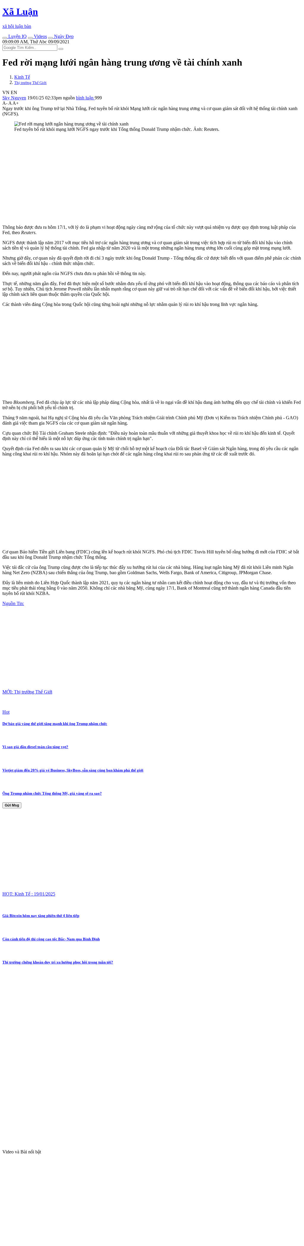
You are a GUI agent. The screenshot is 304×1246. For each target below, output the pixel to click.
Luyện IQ (17, 36)
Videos (40, 36)
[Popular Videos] (30, 38)
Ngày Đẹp (63, 36)
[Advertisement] (152, 178)
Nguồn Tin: (13, 603)
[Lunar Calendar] (50, 38)
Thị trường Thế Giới (30, 82)
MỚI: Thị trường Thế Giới (27, 691)
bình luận (85, 97)
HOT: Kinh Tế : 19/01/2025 (28, 893)
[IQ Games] (4, 38)
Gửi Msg (12, 805)
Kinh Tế (22, 77)
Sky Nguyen (14, 97)
